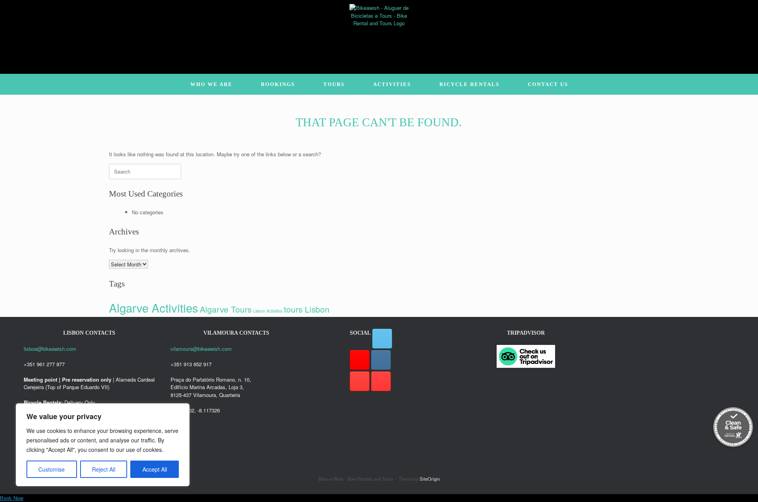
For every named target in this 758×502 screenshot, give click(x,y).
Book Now (11, 498)
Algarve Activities (153, 307)
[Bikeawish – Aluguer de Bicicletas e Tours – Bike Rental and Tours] (379, 33)
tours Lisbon (307, 309)
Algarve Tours (225, 309)
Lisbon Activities (267, 311)
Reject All (103, 469)
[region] (103, 444)
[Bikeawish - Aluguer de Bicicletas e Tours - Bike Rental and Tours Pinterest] (360, 381)
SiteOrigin (430, 479)
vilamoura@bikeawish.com (201, 348)
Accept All (155, 469)
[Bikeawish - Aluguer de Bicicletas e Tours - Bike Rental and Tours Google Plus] (360, 360)
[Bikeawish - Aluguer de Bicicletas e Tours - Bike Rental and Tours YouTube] (381, 381)
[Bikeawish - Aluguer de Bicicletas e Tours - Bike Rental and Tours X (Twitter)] (382, 338)
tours (334, 84)
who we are (211, 84)
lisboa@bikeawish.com (50, 348)
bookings (278, 84)
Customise (51, 469)
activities (392, 84)
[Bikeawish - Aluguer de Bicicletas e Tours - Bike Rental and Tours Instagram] (381, 360)
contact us (548, 84)
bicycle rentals (469, 84)
